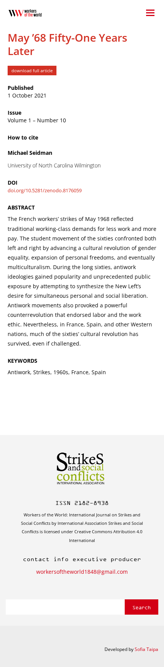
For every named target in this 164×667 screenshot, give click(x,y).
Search (141, 607)
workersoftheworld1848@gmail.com (82, 571)
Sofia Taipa (146, 649)
